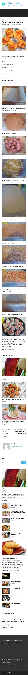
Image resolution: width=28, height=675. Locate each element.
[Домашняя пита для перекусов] (6, 537)
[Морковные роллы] (6, 585)
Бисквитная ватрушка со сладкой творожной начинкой (18, 512)
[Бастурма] (14, 376)
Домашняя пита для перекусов (16, 533)
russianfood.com (10, 349)
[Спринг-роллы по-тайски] (6, 593)
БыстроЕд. (14, 3)
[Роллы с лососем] (6, 600)
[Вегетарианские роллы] (14, 555)
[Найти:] (14, 462)
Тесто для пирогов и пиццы (18, 518)
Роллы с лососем (15, 595)
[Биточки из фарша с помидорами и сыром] (14, 398)
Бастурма (4, 378)
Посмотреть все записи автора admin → (17, 447)
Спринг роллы (14, 574)
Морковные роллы (16, 581)
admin (9, 24)
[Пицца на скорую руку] (6, 530)
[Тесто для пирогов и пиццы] (6, 523)
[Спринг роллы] (6, 578)
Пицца (3, 19)
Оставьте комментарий (16, 24)
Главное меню (7, 15)
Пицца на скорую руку (16, 525)
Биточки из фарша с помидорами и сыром (13, 399)
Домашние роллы (15, 603)
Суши (3, 556)
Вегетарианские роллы (9, 558)
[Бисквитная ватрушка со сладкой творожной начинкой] (14, 419)
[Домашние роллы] (6, 607)
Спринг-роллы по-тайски (17, 588)
